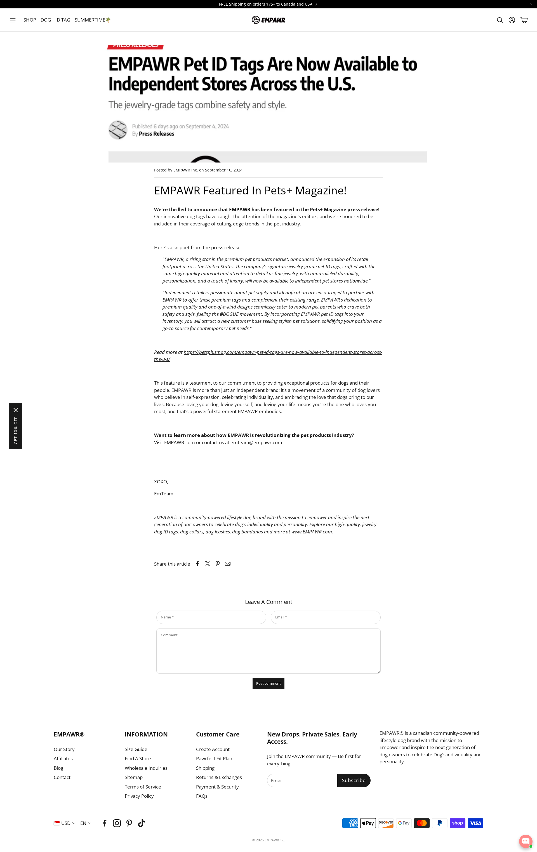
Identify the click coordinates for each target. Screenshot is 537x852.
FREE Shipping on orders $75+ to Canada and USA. (266, 4)
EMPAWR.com (179, 442)
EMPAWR (239, 209)
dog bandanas (247, 531)
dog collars (191, 531)
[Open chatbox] (526, 841)
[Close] (15, 410)
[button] (13, 20)
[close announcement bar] (531, 4)
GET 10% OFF (15, 430)
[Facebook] (105, 823)
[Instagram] (117, 823)
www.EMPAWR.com (311, 531)
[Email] (227, 563)
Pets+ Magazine (328, 209)
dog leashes (218, 531)
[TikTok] (141, 823)
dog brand (254, 517)
